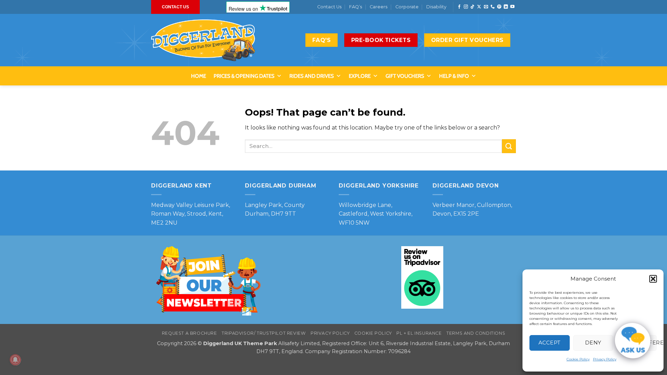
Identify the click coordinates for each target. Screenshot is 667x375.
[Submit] (509, 146)
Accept (549, 342)
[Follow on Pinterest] (499, 7)
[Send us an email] (486, 7)
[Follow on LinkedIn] (506, 7)
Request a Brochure (189, 333)
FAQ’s (355, 6)
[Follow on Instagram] (466, 7)
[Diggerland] (203, 40)
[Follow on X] (479, 7)
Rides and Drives (311, 76)
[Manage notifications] (15, 359)
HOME (198, 76)
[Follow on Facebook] (459, 7)
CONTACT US (175, 7)
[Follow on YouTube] (512, 7)
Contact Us (329, 6)
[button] (653, 278)
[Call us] (493, 7)
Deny (593, 342)
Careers (378, 6)
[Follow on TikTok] (472, 7)
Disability (436, 6)
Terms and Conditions (475, 333)
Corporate (407, 6)
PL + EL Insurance (419, 333)
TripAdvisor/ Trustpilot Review (264, 333)
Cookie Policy (578, 359)
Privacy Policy (604, 359)
